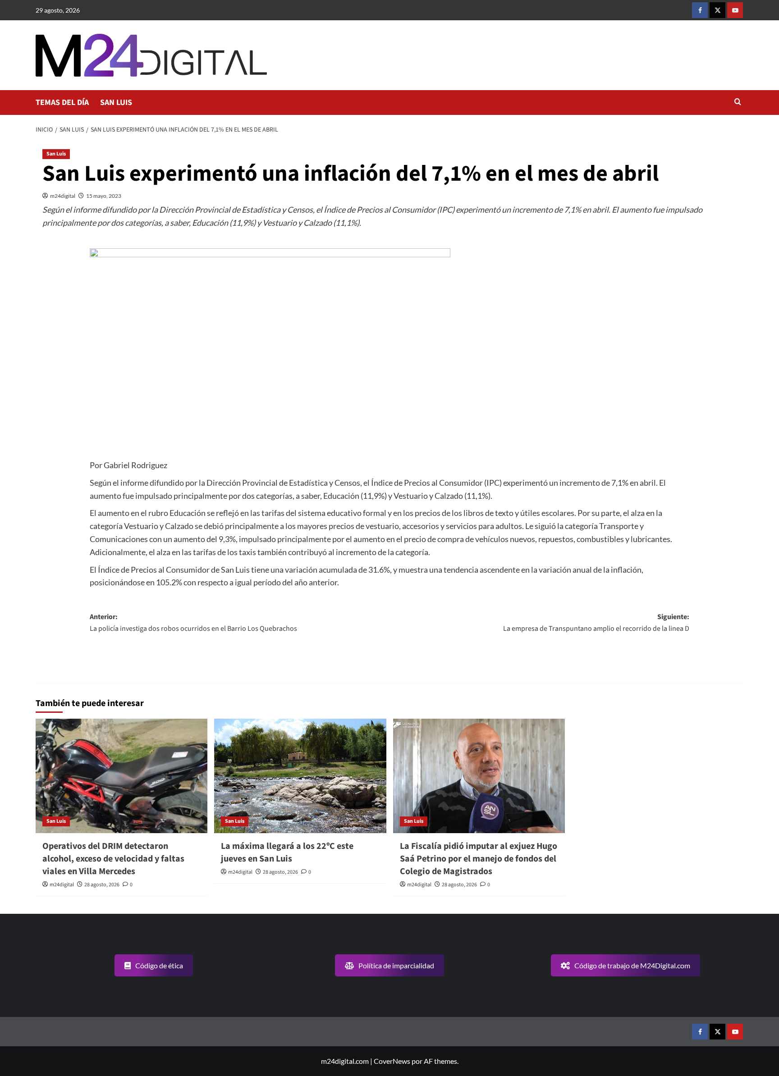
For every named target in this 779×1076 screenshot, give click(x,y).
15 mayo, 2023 (103, 195)
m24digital (62, 195)
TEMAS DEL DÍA (62, 102)
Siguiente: (596, 623)
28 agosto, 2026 (101, 885)
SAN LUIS (116, 102)
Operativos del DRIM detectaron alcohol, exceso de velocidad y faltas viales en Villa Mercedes (113, 859)
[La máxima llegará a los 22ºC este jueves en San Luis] (300, 776)
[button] (737, 102)
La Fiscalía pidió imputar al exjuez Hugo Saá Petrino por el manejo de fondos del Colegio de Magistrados (478, 859)
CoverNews (392, 1061)
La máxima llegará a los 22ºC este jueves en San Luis (287, 852)
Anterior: (193, 623)
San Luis (56, 154)
